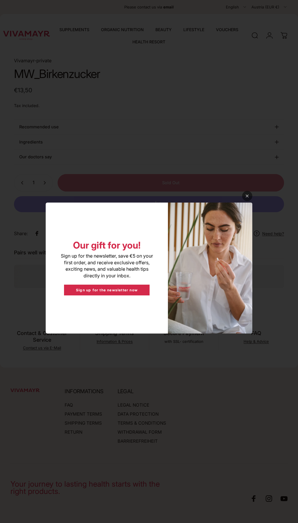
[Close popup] (247, 196)
